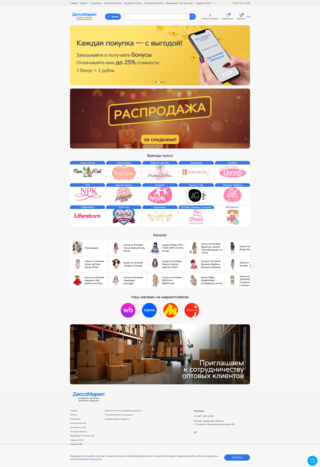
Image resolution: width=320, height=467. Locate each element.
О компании (96, 3)
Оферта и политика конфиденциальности (123, 411)
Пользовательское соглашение (119, 415)
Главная (74, 3)
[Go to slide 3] (161, 82)
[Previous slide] (75, 55)
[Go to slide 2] (159, 82)
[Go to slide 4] (163, 82)
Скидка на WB (76, 444)
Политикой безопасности (89, 459)
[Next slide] (245, 55)
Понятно (237, 457)
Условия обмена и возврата (117, 419)
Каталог (84, 3)
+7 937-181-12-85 (241, 3)
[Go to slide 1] (156, 82)
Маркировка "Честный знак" (179, 3)
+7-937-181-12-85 (204, 416)
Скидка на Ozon (204, 3)
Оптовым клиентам (153, 3)
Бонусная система (113, 3)
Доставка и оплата (133, 3)
